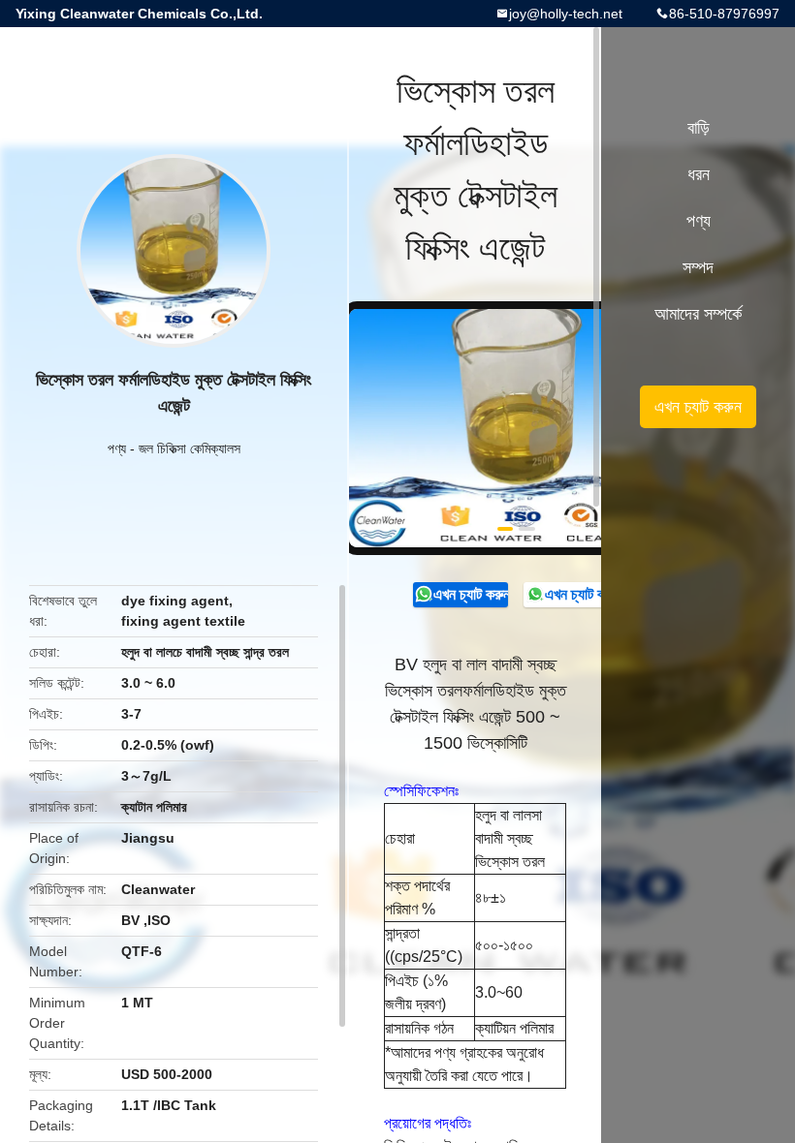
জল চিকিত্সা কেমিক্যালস (189, 448)
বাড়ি (698, 128)
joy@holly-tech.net (565, 13)
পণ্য (117, 448)
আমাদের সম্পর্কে (698, 314)
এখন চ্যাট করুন (470, 594)
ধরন (698, 174)
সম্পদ (698, 267)
